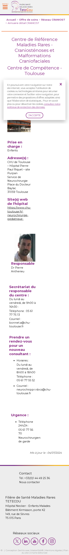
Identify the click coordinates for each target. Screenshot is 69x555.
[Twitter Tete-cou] (17, 541)
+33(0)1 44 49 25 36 (37, 478)
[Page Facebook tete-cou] (43, 541)
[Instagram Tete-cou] (52, 541)
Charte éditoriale (38, 552)
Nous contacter (29, 482)
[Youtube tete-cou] (34, 541)
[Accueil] (21, 11)
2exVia (21, 550)
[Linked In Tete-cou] (26, 541)
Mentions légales (53, 550)
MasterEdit (36, 550)
